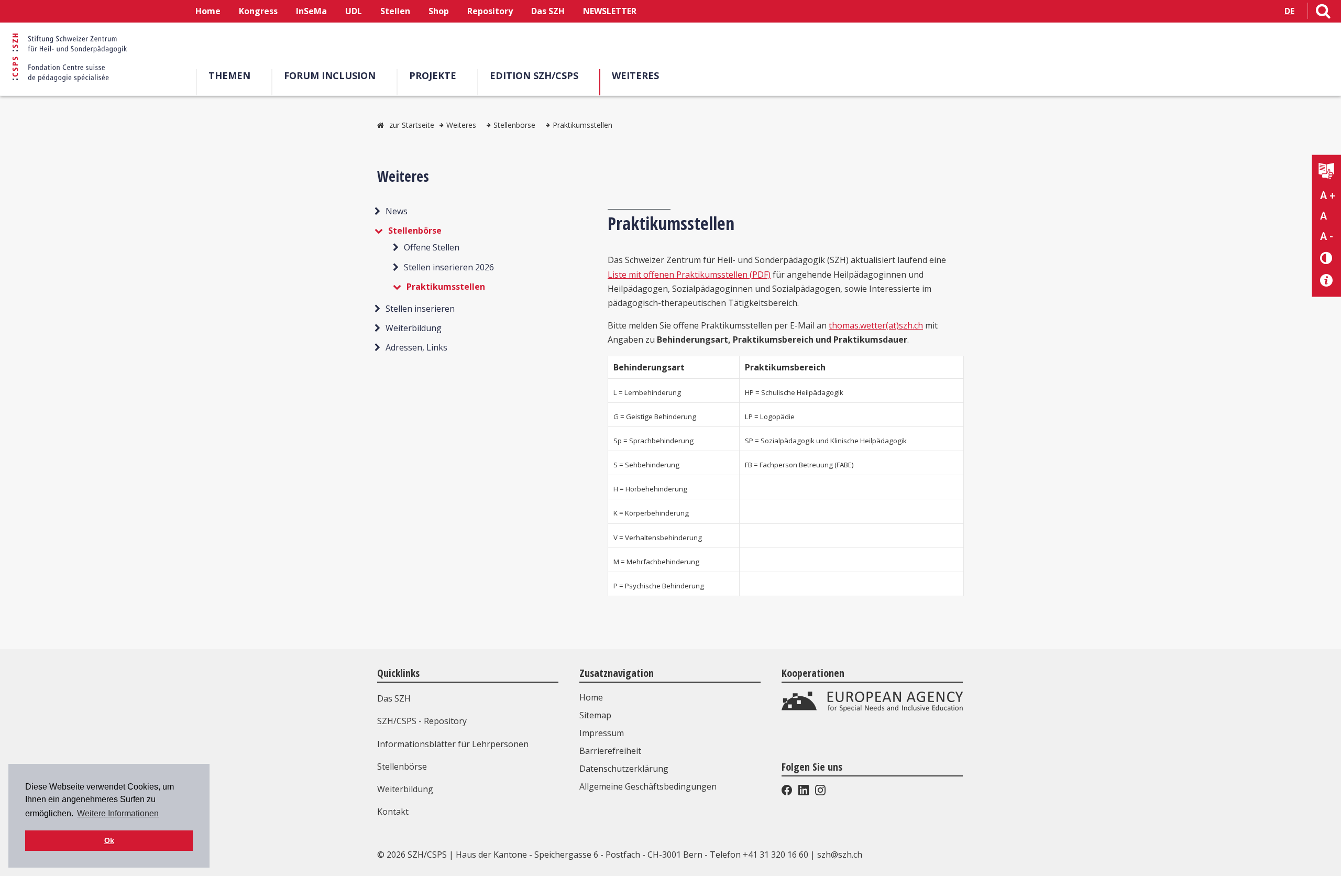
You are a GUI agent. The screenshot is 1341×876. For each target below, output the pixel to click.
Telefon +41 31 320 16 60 (759, 854)
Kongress (258, 11)
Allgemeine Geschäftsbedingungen (648, 786)
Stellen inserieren (420, 308)
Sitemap (595, 715)
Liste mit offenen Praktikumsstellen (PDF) (689, 274)
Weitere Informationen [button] (118, 813)
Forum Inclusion (330, 75)
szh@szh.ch (839, 854)
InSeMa (311, 11)
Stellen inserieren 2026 (449, 267)
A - (1326, 236)
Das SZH (548, 11)
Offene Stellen (431, 247)
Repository (490, 11)
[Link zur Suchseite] (1323, 13)
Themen (229, 75)
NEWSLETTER (609, 11)
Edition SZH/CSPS (534, 75)
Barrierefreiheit (610, 751)
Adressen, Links (416, 347)
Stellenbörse (514, 125)
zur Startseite (411, 125)
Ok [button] (109, 840)
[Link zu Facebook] (788, 792)
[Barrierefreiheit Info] (1326, 280)
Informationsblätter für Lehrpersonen (453, 744)
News (397, 211)
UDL (353, 11)
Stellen (395, 11)
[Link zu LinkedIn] (803, 792)
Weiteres (635, 75)
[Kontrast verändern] (1326, 257)
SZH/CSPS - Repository (422, 721)
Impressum (601, 733)
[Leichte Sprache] (1326, 172)
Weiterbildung (414, 328)
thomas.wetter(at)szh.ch (876, 325)
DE (1289, 11)
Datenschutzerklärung (623, 768)
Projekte (432, 75)
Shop (438, 11)
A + (1328, 195)
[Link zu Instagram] (819, 792)
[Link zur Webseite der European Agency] (872, 709)
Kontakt (393, 811)
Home (208, 11)
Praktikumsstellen (582, 125)
